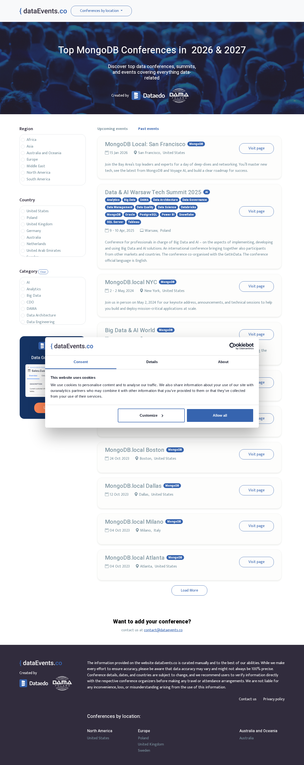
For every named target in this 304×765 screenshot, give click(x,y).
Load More (189, 590)
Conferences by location (100, 11)
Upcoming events (112, 129)
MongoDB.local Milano (134, 522)
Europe (32, 160)
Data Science (167, 207)
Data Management (119, 207)
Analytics (34, 289)
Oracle (130, 214)
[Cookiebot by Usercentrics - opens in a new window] (233, 346)
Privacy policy (274, 699)
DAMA (32, 309)
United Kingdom (39, 224)
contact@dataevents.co (163, 630)
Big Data (34, 296)
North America (38, 173)
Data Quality (145, 207)
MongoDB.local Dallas (133, 486)
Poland (32, 218)
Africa (31, 140)
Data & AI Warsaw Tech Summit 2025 (153, 192)
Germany (34, 231)
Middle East (36, 166)
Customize (148, 415)
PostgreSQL (148, 214)
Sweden (144, 751)
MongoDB (196, 144)
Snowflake (186, 214)
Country (27, 200)
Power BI (168, 214)
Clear (43, 272)
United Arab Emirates (44, 251)
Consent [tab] (81, 362)
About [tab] (223, 362)
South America (38, 179)
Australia (34, 238)
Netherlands (36, 244)
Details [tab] (152, 362)
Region (26, 129)
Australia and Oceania (44, 153)
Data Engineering (41, 322)
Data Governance (194, 200)
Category (28, 271)
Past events (148, 129)
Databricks (188, 207)
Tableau (133, 222)
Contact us (247, 699)
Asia (30, 146)
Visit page (256, 148)
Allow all (220, 415)
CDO (30, 302)
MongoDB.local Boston (134, 450)
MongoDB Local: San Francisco (145, 144)
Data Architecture (41, 315)
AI (28, 283)
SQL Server (115, 222)
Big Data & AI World (130, 330)
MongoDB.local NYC (131, 282)
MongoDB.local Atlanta (135, 558)
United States (38, 211)
